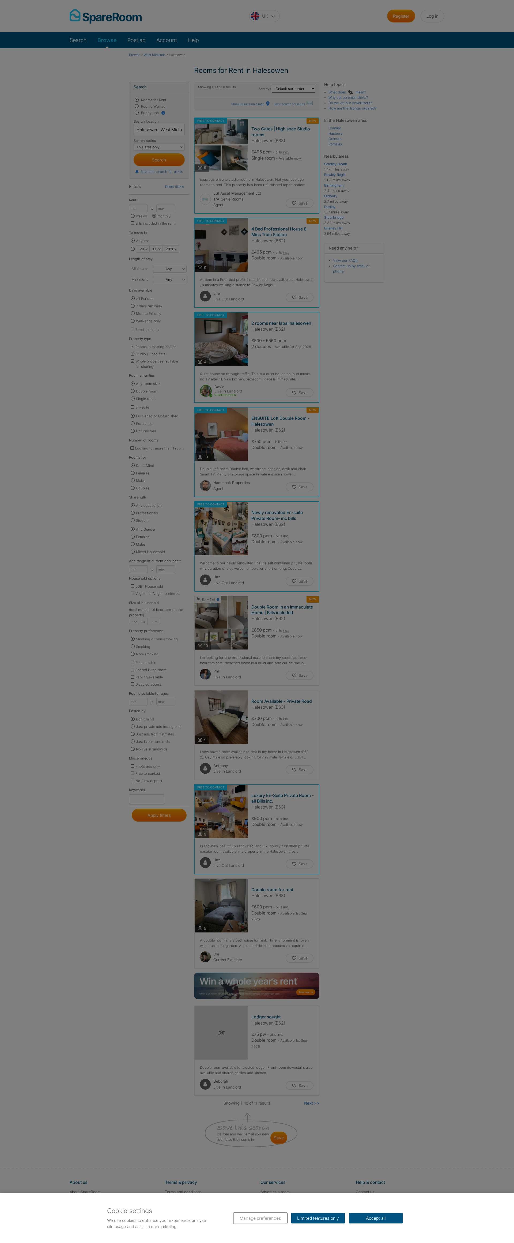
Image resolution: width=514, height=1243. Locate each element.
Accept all (376, 1218)
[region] (257, 1218)
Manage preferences (260, 1218)
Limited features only (318, 1218)
